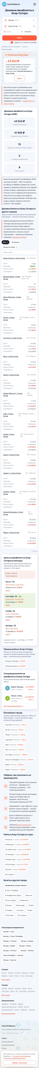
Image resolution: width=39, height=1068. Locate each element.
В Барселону (24, 900)
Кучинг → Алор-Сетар (9, 319)
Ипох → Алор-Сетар (10, 356)
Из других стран (10, 247)
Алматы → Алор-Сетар (9, 493)
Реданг (15, 770)
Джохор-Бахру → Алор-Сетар (12, 278)
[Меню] (34, 4)
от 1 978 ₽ (19, 602)
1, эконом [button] (27, 32)
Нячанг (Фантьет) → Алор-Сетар (13, 394)
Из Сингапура (16, 864)
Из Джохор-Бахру (15, 666)
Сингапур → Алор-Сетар (12, 338)
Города (24, 47)
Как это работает (8, 1042)
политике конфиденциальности (15, 1058)
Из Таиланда (16, 854)
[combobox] (21, 20)
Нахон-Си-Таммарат (19, 760)
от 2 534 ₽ (18, 587)
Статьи (4, 1048)
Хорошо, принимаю (19, 1063)
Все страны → (10, 874)
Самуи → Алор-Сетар (11, 455)
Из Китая (15, 869)
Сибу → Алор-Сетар (8, 415)
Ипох (14, 750)
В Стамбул (8, 910)
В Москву (8, 905)
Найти (19, 78)
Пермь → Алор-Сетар (11, 533)
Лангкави (15, 725)
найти (8, 590)
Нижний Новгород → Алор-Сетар (13, 513)
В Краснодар (20, 905)
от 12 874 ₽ (18, 631)
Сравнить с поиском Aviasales (25, 42)
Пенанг (15, 735)
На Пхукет (20, 910)
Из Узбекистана (18, 849)
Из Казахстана (17, 859)
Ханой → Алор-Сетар (11, 375)
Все (5, 242)
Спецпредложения (8, 1045)
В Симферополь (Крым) (13, 895)
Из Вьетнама (17, 844)
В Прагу (31, 905)
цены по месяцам (24, 825)
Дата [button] (9, 32)
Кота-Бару (16, 755)
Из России (16, 242)
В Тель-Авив (9, 915)
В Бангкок (28, 895)
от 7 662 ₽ (17, 617)
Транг (14, 745)
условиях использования (22, 1056)
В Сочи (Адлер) (10, 900)
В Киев (30, 910)
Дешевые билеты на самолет (11, 47)
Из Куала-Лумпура (15, 661)
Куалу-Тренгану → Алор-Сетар (12, 298)
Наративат (16, 740)
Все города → (22, 915)
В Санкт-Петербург (12, 890)
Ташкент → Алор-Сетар (12, 473)
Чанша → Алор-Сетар (9, 435)
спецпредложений (19, 237)
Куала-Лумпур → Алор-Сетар (14, 258)
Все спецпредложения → (13, 706)
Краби (14, 765)
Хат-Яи (14, 730)
